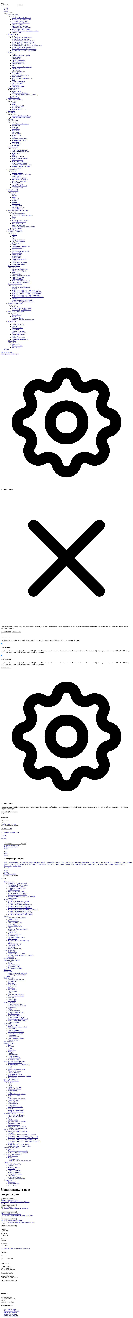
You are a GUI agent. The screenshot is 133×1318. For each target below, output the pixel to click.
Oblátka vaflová (16, 91)
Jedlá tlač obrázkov (13, 88)
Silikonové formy (13, 34)
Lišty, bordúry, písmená (18, 241)
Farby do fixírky (16, 135)
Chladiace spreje (16, 32)
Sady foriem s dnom (17, 160)
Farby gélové (15, 142)
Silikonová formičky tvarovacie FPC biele (24, 44)
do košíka (8, 1205)
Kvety (13, 236)
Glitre (13, 137)
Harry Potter (11, 111)
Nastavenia (4, 812)
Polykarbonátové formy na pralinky (22, 19)
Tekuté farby (15, 132)
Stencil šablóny (16, 347)
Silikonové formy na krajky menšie (22, 308)
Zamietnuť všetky (6, 631)
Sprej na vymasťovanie (18, 72)
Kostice (14, 244)
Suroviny (10, 52)
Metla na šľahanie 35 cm (21, 1208)
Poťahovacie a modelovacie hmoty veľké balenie (26, 290)
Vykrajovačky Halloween (19, 333)
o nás (5, 853)
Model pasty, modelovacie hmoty (21, 117)
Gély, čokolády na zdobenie (20, 179)
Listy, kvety (15, 336)
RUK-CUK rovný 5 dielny (22, 1202)
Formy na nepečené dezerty (19, 150)
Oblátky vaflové (16, 176)
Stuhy (13, 194)
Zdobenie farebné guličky (19, 178)
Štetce (13, 272)
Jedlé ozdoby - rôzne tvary (19, 181)
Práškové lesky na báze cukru (20, 124)
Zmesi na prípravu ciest (18, 86)
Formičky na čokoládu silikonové (21, 18)
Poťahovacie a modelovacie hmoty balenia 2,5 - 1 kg (27, 292)
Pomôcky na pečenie (14, 266)
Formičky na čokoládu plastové (20, 23)
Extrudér (14, 235)
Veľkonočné (15, 329)
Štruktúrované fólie (17, 346)
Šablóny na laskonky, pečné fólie (21, 275)
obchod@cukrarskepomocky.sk (10, 354)
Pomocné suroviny (17, 58)
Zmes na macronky (17, 83)
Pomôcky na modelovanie (15, 231)
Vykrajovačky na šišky (18, 324)
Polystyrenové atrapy (18, 318)
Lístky (13, 238)
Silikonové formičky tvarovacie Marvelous (24, 50)
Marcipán (14, 288)
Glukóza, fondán (16, 57)
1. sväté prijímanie (17, 205)
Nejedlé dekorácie (13, 191)
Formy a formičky (13, 147)
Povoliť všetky (16, 631)
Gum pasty (15, 298)
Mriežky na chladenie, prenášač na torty (23, 319)
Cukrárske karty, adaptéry (19, 271)
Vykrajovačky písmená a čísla (20, 339)
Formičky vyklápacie (18, 156)
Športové (14, 200)
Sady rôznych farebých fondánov (21, 287)
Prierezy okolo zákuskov (19, 222)
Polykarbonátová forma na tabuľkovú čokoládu (25, 31)
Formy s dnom (16, 153)
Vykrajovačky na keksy (18, 331)
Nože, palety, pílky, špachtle (20, 269)
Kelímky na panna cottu (18, 225)
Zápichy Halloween (17, 209)
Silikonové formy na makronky (20, 39)
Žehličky (14, 261)
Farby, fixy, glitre (13, 120)
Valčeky (14, 249)
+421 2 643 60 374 (6, 352)
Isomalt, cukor (16, 68)
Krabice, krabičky (17, 228)
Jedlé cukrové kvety (17, 184)
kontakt (6, 867)
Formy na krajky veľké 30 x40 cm (21, 310)
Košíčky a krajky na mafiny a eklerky (22, 215)
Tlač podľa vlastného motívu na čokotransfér (24, 94)
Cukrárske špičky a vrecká (15, 99)
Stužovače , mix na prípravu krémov (22, 78)
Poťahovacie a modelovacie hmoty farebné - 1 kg (26, 295)
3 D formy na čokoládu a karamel (21, 27)
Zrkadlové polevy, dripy (18, 81)
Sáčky (13, 218)
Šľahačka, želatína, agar (18, 63)
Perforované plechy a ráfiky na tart (21, 164)
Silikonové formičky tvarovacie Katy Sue (23, 41)
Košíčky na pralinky (17, 24)
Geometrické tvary (17, 253)
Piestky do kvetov (17, 254)
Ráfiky (13, 155)
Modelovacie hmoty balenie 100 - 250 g (23, 302)
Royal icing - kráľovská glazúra (21, 55)
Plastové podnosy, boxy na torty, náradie (23, 226)
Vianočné (14, 326)
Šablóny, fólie (12, 341)
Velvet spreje (15, 85)
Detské (14, 197)
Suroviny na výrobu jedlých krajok (21, 67)
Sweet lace (15, 306)
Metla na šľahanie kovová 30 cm (23, 1215)
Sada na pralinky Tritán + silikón (21, 29)
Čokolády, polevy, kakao (19, 60)
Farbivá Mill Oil (16, 143)
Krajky (14, 217)
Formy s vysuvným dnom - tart (20, 151)
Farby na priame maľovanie (19, 138)
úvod (5, 851)
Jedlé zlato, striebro (17, 173)
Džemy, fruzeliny (16, 76)
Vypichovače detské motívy (19, 264)
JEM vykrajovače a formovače (20, 251)
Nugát (13, 80)
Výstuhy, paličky (16, 274)
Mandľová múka (16, 73)
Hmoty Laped (12, 112)
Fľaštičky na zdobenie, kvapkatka (21, 282)
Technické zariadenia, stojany (16, 311)
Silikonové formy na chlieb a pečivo (22, 37)
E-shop (6, 11)
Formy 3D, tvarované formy (20, 158)
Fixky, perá (15, 127)
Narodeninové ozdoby (18, 207)
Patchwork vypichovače (15, 230)
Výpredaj (10, 119)
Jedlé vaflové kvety (17, 187)
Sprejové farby (16, 125)
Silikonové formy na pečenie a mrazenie (23, 47)
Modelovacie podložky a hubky (21, 246)
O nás (6, 10)
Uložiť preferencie (6, 667)
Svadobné (14, 195)
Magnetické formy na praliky (20, 21)
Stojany (14, 316)
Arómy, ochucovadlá (18, 62)
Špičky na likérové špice (19, 109)
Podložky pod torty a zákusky (20, 220)
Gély (13, 65)
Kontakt (6, 349)
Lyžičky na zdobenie (17, 279)
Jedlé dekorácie (12, 169)
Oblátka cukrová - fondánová (20, 93)
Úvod (6, 8)
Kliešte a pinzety (16, 243)
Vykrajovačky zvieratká (18, 334)
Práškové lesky (16, 130)
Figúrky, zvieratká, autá (18, 240)
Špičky (14, 104)
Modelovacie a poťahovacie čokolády (22, 300)
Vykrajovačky (12, 321)
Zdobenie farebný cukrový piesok (21, 174)
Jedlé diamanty (16, 182)
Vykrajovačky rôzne (17, 328)
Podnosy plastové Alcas (18, 213)
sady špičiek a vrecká (18, 106)
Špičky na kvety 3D (17, 107)
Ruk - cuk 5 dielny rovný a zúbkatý (24, 1222)
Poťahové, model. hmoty (15, 284)
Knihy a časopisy (13, 189)
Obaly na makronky (17, 223)
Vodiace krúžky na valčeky (19, 262)
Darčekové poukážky (14, 98)
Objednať (8, 824)
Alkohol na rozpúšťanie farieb (20, 75)
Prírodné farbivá (16, 133)
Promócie (14, 202)
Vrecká (14, 102)
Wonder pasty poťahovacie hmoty (21, 116)
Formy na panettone (17, 168)
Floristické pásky (16, 256)
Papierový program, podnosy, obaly (18, 210)
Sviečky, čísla (15, 199)
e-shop (6, 855)
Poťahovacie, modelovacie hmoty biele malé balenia (26, 293)
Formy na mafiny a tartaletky (20, 163)
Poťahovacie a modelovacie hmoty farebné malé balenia (28, 297)
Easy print (14, 96)
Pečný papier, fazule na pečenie (20, 280)
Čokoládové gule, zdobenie (19, 186)
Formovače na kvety (17, 248)
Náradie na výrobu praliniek (20, 26)
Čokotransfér (15, 344)
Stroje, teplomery (16, 315)
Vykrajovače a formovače (19, 259)
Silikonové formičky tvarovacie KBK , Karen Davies (27, 45)
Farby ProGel (15, 145)
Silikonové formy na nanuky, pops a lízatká (24, 49)
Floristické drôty (16, 257)
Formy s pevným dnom (18, 161)
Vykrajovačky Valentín (18, 337)
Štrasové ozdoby (16, 204)
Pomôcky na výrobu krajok (16, 303)
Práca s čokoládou (13, 14)
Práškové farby (16, 129)
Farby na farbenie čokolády (19, 140)
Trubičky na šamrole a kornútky (21, 166)
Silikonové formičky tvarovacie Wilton (23, 42)
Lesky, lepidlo (16, 70)
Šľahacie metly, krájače (18, 277)
